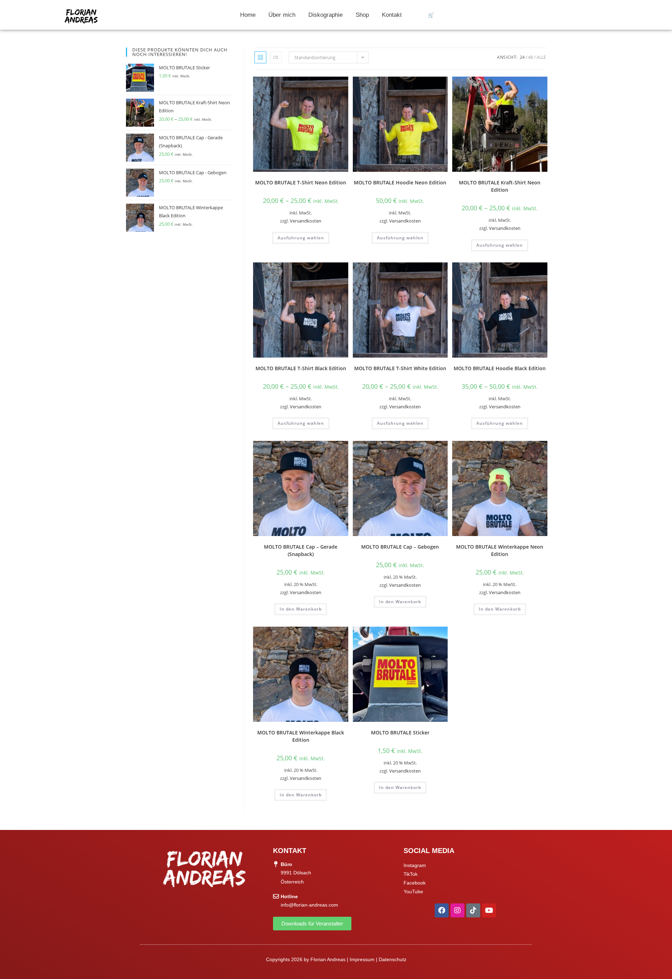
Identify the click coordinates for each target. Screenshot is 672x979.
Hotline (289, 896)
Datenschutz (392, 959)
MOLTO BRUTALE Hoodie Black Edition (500, 368)
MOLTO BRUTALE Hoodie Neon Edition (400, 182)
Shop (362, 15)
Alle (541, 57)
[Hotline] (276, 896)
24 (522, 57)
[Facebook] (442, 910)
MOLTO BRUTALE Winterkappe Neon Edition (499, 550)
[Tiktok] (473, 910)
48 (530, 57)
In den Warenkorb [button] (301, 609)
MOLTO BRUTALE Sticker (400, 732)
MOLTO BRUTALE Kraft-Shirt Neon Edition (499, 186)
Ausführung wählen (301, 238)
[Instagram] (457, 910)
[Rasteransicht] (260, 57)
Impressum (362, 959)
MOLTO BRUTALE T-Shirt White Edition (400, 368)
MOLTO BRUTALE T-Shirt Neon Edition (300, 182)
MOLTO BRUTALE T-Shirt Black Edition (300, 368)
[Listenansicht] (276, 57)
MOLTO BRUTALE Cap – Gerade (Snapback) (300, 550)
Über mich (281, 15)
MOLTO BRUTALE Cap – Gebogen (400, 546)
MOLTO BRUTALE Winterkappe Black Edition (300, 736)
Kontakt (392, 15)
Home (247, 15)
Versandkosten (305, 221)
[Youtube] (489, 910)
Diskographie (325, 15)
